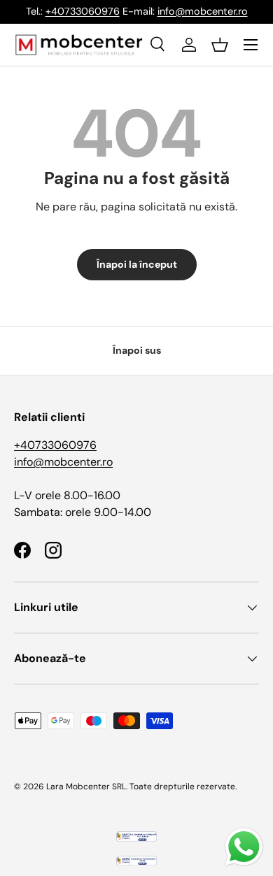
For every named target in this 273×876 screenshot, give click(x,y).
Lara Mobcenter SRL (86, 786)
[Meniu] (250, 44)
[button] (219, 44)
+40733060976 (83, 11)
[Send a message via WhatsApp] (244, 847)
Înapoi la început (137, 264)
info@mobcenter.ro (203, 11)
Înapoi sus (137, 350)
